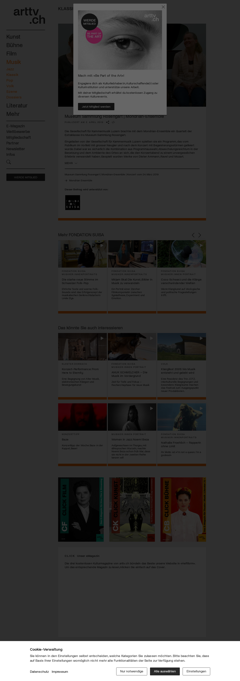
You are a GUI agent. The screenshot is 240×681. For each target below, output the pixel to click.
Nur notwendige (131, 671)
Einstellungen (196, 671)
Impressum (60, 671)
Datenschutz (39, 671)
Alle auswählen (165, 671)
